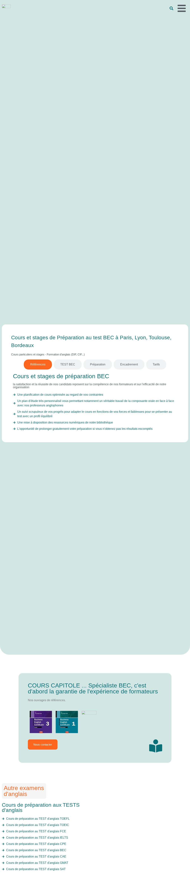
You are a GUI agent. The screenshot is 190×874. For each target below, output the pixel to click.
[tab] (38, 365)
